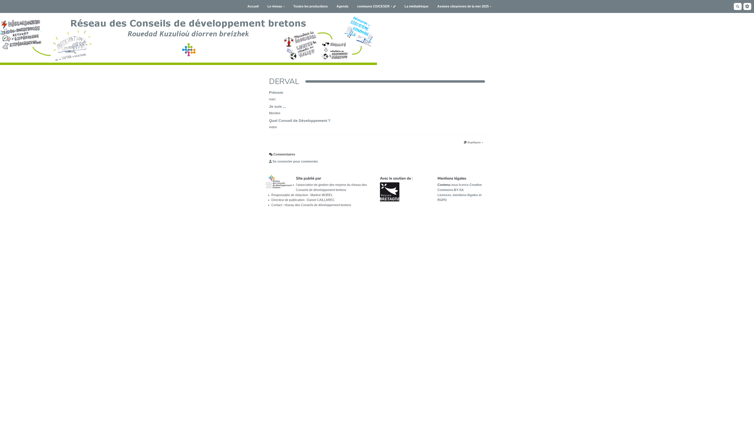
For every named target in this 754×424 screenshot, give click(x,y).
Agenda (342, 6)
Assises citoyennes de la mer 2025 (463, 6)
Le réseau (274, 6)
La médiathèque (416, 6)
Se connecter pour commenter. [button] (295, 161)
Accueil (253, 6)
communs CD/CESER (373, 6)
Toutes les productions (310, 6)
